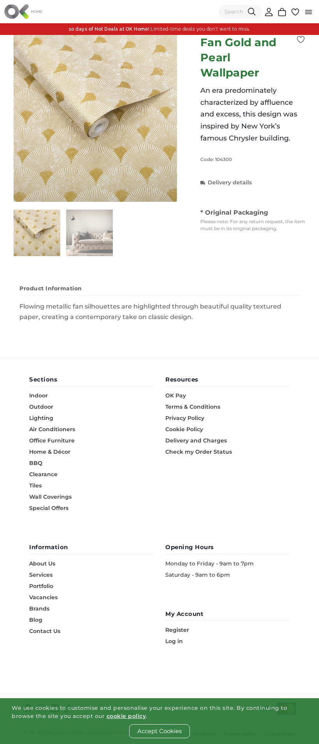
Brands (39, 608)
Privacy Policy (184, 417)
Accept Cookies (159, 731)
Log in (174, 641)
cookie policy (126, 716)
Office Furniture (52, 440)
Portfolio (41, 586)
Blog (35, 619)
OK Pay (175, 395)
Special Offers (48, 508)
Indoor (38, 395)
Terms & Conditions (192, 406)
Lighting (41, 417)
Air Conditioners (52, 429)
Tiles (35, 485)
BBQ (35, 463)
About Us (42, 563)
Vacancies (43, 597)
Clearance (43, 474)
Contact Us (44, 631)
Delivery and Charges (196, 440)
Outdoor (41, 406)
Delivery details (230, 182)
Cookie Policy (184, 429)
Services (41, 574)
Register (177, 629)
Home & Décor (49, 451)
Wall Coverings (50, 496)
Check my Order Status (198, 451)
